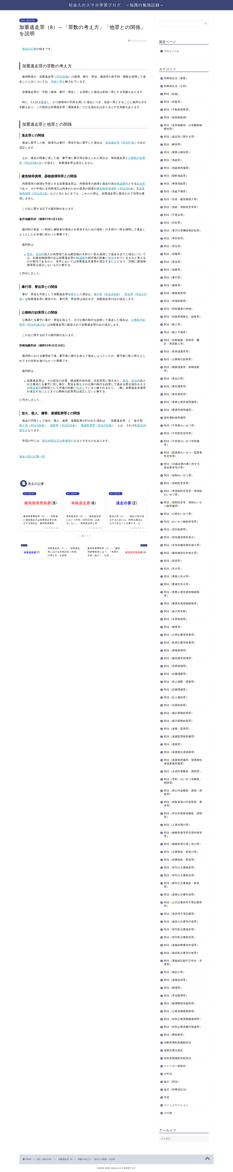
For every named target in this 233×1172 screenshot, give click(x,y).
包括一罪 (56, 81)
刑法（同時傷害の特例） (179, 308)
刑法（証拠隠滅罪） (176, 689)
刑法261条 (40, 193)
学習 (166, 1097)
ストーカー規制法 (175, 1065)
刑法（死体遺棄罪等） (177, 351)
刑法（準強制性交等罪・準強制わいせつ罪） (183, 492)
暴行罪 (98, 294)
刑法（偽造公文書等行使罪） (181, 921)
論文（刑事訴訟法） (176, 1089)
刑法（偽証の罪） (175, 972)
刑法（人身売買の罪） (177, 824)
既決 (30, 254)
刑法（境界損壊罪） (176, 666)
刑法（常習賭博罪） (176, 995)
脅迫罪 (129, 294)
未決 (38, 254)
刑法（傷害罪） (173, 285)
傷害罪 (54, 425)
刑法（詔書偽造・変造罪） (180, 859)
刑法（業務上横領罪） (177, 152)
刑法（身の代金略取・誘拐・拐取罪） (183, 792)
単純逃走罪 (112, 142)
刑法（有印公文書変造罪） (180, 875)
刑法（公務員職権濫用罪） (180, 1011)
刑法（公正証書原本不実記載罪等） (183, 904)
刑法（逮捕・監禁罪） (177, 728)
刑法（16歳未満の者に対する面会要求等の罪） (182, 465)
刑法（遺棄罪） (173, 744)
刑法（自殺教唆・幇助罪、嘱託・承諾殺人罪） (181, 342)
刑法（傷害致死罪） (176, 293)
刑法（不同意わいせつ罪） (180, 425)
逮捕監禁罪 (88, 425)
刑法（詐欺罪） (173, 222)
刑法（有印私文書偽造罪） (180, 929)
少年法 (168, 1073)
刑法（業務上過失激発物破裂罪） (181, 594)
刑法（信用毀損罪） (176, 705)
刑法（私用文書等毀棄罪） (180, 642)
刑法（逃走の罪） (28, 20)
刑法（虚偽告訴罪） (176, 979)
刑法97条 (128, 142)
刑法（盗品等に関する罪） (180, 136)
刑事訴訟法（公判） (176, 86)
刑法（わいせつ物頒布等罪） (181, 521)
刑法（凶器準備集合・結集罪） (183, 316)
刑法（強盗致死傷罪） (177, 167)
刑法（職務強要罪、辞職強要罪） (181, 369)
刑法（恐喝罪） (173, 253)
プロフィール (171, 51)
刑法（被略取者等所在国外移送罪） (183, 834)
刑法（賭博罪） (173, 987)
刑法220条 (105, 425)
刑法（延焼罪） (173, 560)
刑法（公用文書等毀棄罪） (180, 634)
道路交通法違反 (173, 1050)
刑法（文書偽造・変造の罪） (181, 851)
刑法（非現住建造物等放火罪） (183, 545)
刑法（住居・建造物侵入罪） (181, 199)
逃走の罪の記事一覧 (32, 456)
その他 (168, 1112)
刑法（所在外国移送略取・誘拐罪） (183, 815)
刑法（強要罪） (173, 269)
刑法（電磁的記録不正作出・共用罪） (183, 962)
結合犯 (141, 183)
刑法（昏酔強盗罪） (176, 175)
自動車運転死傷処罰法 (177, 1042)
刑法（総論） (172, 93)
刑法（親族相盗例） (176, 117)
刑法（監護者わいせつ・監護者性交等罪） (183, 454)
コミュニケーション (176, 1105)
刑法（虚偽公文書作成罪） (180, 894)
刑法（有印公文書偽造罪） (180, 867)
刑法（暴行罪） (173, 277)
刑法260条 (126, 188)
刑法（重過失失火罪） (177, 584)
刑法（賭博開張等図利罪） (180, 1003)
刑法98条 (62, 76)
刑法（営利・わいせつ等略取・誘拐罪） (183, 781)
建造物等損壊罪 (107, 188)
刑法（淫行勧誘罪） (176, 529)
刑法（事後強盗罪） (176, 183)
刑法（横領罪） (173, 144)
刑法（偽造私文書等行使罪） (181, 952)
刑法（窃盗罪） (173, 101)
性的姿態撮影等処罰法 (177, 1058)
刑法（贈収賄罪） (175, 1034)
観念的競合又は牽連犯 (56, 440)
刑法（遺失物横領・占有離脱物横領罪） (183, 127)
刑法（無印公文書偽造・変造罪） (181, 885)
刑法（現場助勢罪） (176, 300)
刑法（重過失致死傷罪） (179, 409)
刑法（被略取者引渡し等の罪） (183, 843)
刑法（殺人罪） (173, 324)
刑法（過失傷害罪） (176, 386)
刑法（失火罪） (173, 568)
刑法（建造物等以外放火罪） (181, 552)
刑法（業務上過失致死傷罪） (181, 401)
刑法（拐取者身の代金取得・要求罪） (183, 803)
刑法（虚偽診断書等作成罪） (181, 945)
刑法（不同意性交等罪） (179, 433)
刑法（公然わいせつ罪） (179, 513)
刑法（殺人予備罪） (176, 332)
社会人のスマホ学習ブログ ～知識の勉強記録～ (116, 5)
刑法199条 (37, 425)
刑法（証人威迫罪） (176, 697)
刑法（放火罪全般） (176, 611)
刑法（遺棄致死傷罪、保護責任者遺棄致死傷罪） (183, 761)
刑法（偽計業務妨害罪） (179, 712)
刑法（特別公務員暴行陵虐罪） (183, 1026)
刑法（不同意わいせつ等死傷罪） (181, 443)
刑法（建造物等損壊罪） (179, 658)
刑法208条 (112, 294)
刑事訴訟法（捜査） (176, 78)
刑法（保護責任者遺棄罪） (180, 752)
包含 (111, 257)
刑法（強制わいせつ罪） (179, 475)
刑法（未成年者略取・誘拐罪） (183, 771)
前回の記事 (29, 48)
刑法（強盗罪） (173, 160)
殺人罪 (23, 425)
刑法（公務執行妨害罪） (179, 359)
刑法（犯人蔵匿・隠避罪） (180, 681)
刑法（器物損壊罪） (176, 650)
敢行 (74, 294)
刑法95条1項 (33, 162)
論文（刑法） (172, 1081)
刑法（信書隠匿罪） (176, 673)
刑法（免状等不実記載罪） (180, 913)
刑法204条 (68, 425)
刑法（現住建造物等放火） (180, 537)
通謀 (44, 102)
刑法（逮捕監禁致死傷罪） (180, 736)
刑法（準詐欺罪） (175, 238)
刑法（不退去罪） (175, 214)
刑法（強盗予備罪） (176, 191)
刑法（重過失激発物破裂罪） (181, 603)
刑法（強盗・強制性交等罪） (181, 207)
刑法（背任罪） (173, 246)
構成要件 (122, 183)
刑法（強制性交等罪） (177, 483)
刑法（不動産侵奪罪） (177, 109)
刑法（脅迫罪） (173, 261)
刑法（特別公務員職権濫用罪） (183, 1019)
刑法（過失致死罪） (176, 394)
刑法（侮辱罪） (173, 626)
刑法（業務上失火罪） (177, 576)
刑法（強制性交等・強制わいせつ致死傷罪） (183, 504)
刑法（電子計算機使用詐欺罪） (183, 230)
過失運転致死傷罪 (175, 417)
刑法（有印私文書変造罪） (180, 937)
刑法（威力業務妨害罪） (179, 720)
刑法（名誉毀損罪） (176, 619)
